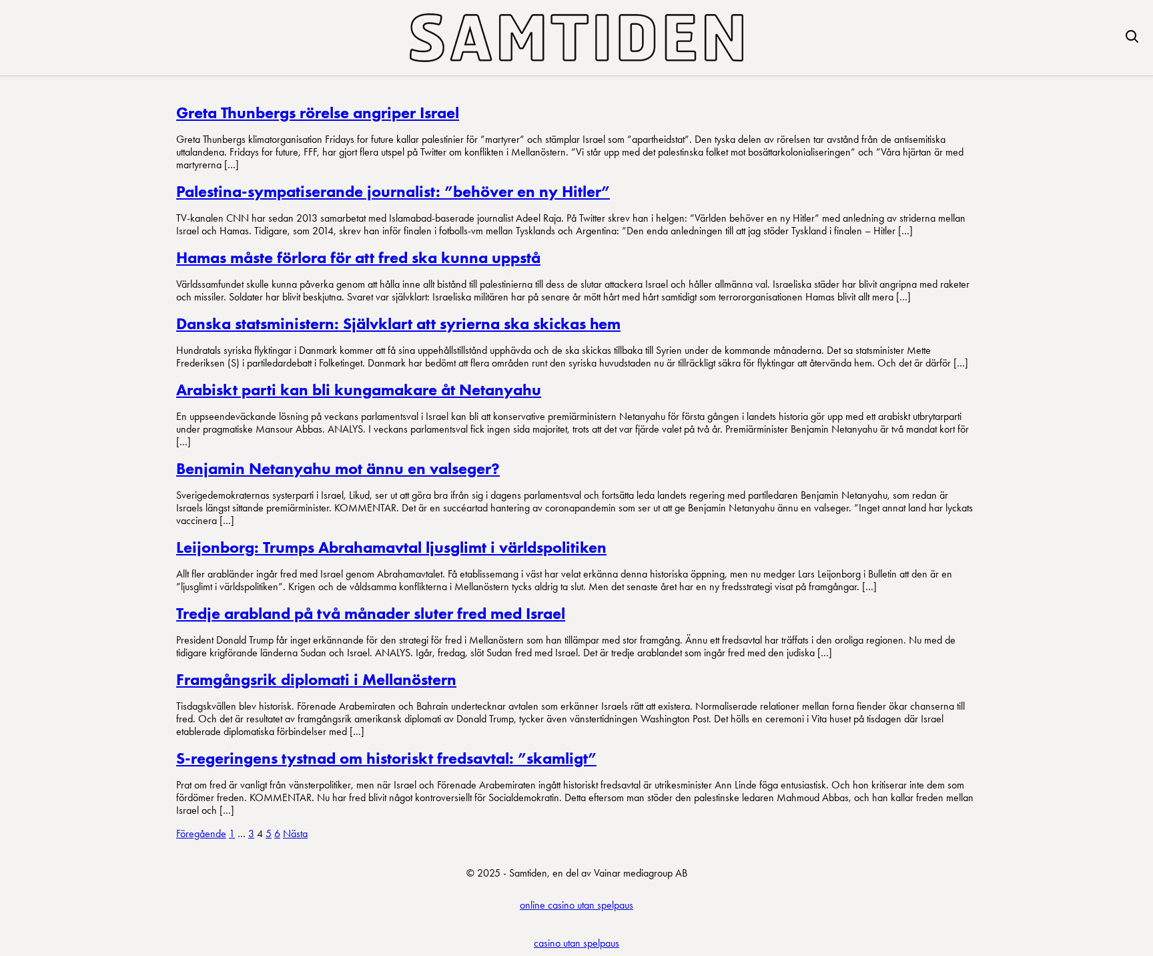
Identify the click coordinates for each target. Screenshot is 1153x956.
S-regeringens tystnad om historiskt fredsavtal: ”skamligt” (386, 758)
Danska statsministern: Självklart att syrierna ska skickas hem (398, 323)
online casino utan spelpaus (576, 905)
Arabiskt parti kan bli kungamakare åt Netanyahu (358, 389)
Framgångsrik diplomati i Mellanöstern (316, 679)
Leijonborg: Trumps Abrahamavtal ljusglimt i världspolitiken (391, 547)
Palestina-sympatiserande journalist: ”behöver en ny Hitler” (393, 191)
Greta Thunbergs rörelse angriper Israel (317, 112)
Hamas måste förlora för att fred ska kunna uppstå (358, 257)
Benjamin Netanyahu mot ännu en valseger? (338, 468)
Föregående (201, 833)
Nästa (295, 833)
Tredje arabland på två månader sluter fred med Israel (370, 613)
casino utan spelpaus (576, 943)
